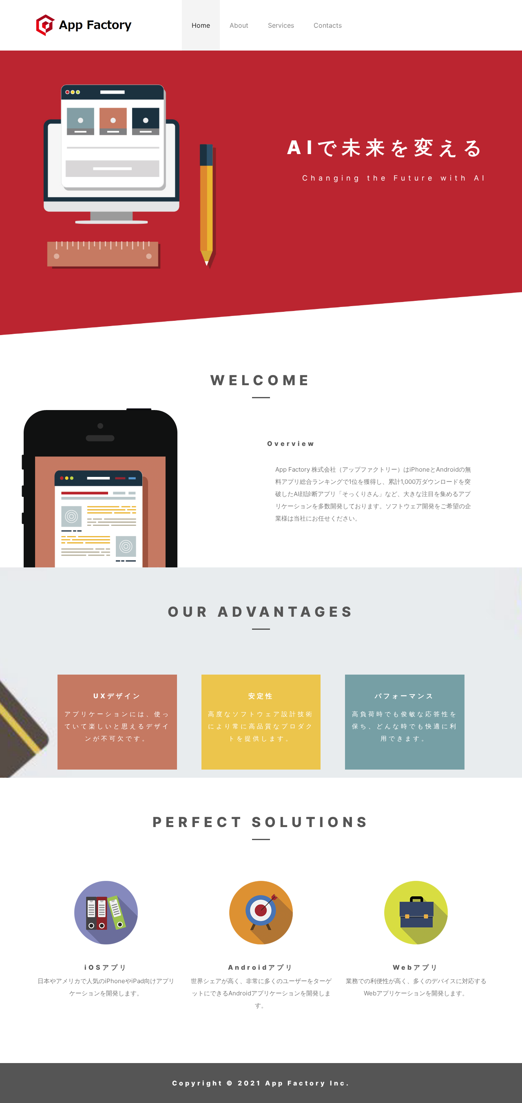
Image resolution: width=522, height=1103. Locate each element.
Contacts (328, 25)
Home (201, 25)
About (239, 25)
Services (281, 25)
